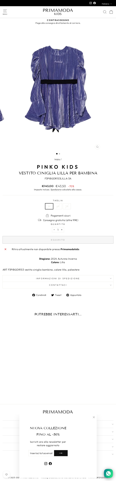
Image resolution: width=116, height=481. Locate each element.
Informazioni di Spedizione (58, 278)
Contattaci (58, 285)
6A (58, 206)
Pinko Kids (58, 167)
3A (49, 206)
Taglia (58, 200)
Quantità (58, 224)
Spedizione (56, 189)
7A (66, 206)
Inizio (57, 159)
